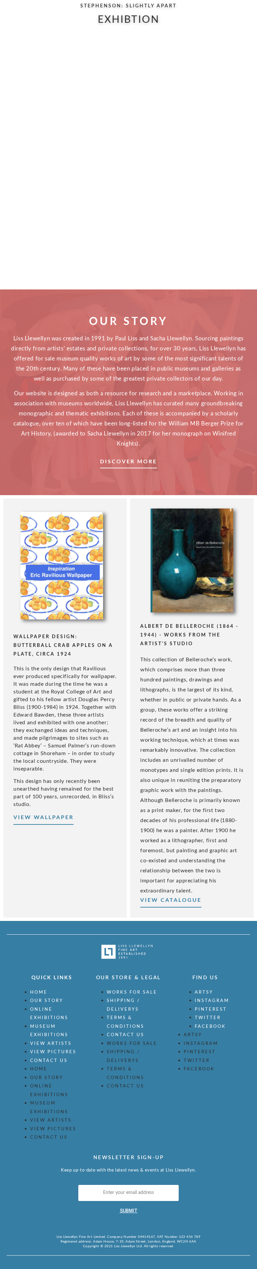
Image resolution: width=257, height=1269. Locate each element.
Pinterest (211, 1009)
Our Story (46, 1001)
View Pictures (53, 1052)
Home (39, 992)
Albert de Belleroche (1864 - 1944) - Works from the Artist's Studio (189, 635)
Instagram (212, 1001)
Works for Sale (132, 992)
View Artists (51, 1044)
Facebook (210, 1026)
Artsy (204, 992)
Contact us (49, 1061)
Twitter (208, 1018)
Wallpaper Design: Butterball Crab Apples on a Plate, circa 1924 (63, 645)
